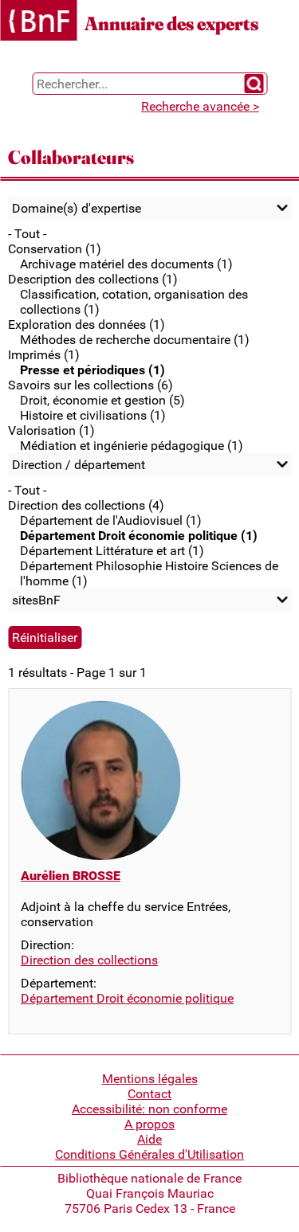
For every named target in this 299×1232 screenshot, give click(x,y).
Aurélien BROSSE (70, 875)
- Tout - (27, 233)
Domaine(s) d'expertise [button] (76, 208)
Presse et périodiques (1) (92, 369)
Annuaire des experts (171, 23)
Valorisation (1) (51, 430)
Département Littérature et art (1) (112, 550)
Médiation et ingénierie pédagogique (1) (131, 445)
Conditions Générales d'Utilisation (149, 1154)
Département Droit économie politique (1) (139, 535)
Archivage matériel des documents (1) (126, 264)
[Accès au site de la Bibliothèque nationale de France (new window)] (38, 22)
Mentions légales (150, 1078)
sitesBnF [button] (36, 600)
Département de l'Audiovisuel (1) (111, 520)
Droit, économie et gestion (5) (102, 400)
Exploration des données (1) (86, 324)
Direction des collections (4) (86, 505)
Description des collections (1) (93, 279)
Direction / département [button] (78, 464)
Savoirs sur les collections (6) (90, 385)
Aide (149, 1139)
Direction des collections (89, 960)
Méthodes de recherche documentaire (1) (135, 339)
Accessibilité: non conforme (149, 1109)
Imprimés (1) (44, 354)
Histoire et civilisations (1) (93, 415)
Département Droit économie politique (127, 998)
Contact (149, 1093)
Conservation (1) (54, 248)
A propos (149, 1124)
